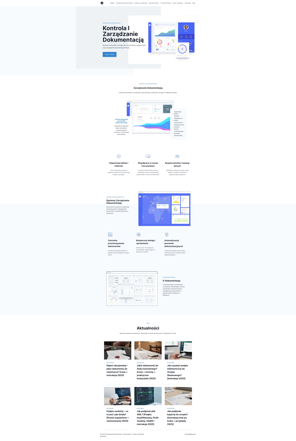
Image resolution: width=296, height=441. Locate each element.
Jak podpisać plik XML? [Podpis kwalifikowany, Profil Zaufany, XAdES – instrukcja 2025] (147, 417)
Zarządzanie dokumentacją (124, 3)
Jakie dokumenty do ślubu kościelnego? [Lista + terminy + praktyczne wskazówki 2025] (147, 372)
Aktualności (110, 362)
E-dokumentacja (166, 3)
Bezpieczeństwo (154, 3)
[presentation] (117, 350)
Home (112, 3)
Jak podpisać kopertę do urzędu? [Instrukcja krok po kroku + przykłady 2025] (177, 417)
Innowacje (188, 3)
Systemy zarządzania (140, 3)
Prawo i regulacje (177, 3)
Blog (193, 3)
